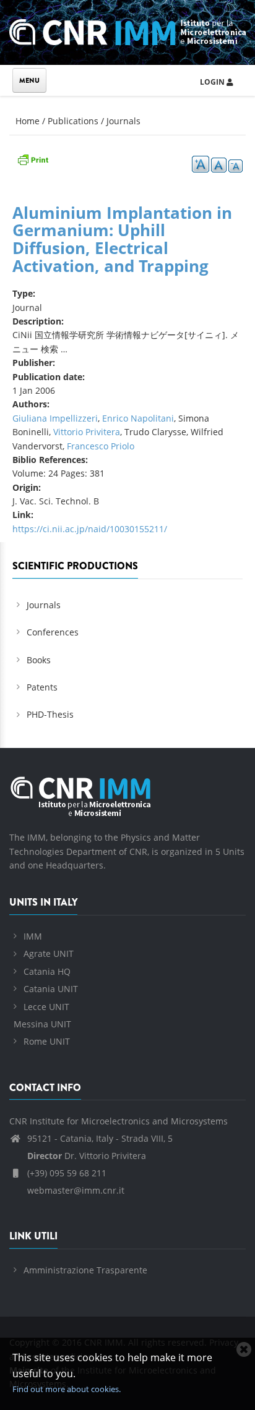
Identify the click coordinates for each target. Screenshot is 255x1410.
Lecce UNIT (46, 1007)
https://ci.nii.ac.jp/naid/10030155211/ (89, 529)
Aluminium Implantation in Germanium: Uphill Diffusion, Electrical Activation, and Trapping (122, 239)
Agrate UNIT (49, 953)
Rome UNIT (47, 1041)
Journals (123, 121)
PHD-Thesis (50, 714)
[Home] (127, 30)
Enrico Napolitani (138, 418)
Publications (73, 121)
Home (27, 121)
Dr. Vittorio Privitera (86, 1156)
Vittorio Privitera (86, 432)
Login (213, 82)
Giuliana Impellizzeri (55, 418)
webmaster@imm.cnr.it (74, 1190)
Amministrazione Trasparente (85, 1270)
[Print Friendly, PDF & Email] (32, 158)
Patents (42, 687)
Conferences (53, 632)
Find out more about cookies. (66, 1389)
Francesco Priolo (100, 446)
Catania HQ (47, 971)
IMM (33, 936)
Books (39, 660)
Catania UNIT (51, 989)
